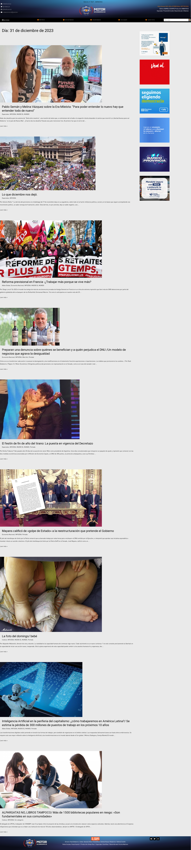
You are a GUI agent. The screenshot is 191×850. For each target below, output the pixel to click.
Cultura (4, 640)
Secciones (6, 20)
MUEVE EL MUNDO (23, 114)
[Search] (189, 20)
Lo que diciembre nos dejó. (19, 194)
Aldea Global (6, 285)
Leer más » (3, 126)
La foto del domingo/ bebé (19, 636)
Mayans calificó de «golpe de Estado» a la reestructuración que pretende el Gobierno (58, 531)
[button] (173, 6)
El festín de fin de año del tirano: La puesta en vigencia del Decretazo (47, 443)
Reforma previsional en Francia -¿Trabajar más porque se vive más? (46, 282)
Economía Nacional (17, 285)
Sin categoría (19, 820)
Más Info (25, 357)
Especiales (5, 114)
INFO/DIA (13, 114)
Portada (31, 357)
